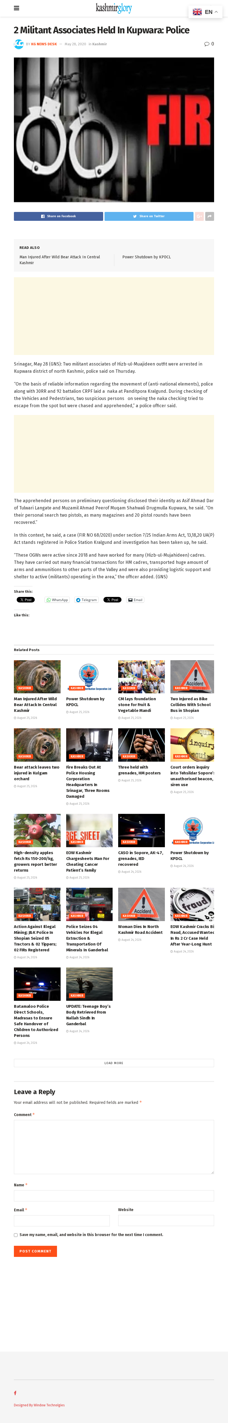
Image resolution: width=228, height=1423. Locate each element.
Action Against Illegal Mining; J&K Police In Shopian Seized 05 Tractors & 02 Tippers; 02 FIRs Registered (35, 938)
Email (21, 1209)
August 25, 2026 (26, 718)
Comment (24, 1114)
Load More (114, 1063)
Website (125, 1209)
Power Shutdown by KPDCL (146, 257)
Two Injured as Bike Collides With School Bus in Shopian (190, 704)
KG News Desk (44, 44)
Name (21, 1184)
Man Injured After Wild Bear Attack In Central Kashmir (35, 704)
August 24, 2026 (131, 872)
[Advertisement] (114, 316)
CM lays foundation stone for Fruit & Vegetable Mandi (137, 704)
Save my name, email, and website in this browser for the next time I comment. (91, 1234)
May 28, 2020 (75, 44)
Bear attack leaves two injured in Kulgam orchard (36, 773)
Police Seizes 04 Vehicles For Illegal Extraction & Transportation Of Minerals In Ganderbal (87, 938)
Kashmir (99, 44)
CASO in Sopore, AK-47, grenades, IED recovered (140, 858)
